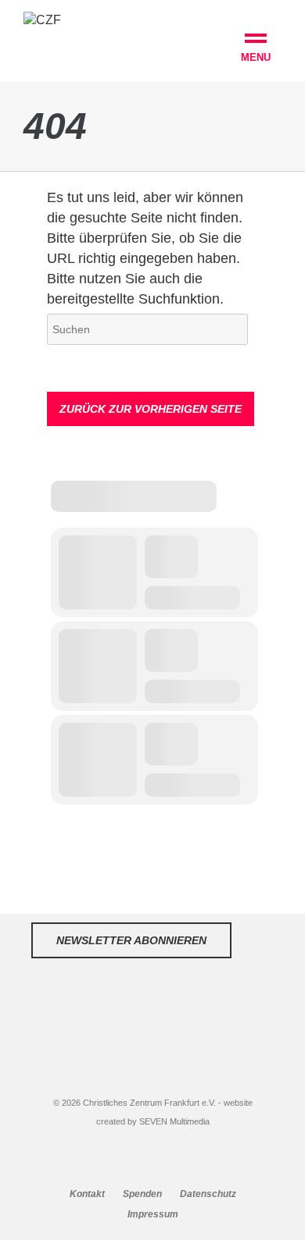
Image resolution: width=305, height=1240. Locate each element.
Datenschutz (208, 1193)
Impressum (152, 1214)
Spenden (142, 1193)
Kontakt (87, 1193)
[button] (255, 50)
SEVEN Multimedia (174, 1121)
